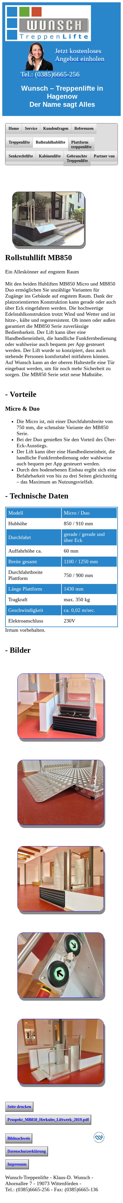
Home (14, 128)
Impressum (17, 1164)
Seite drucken (19, 1107)
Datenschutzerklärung (26, 1151)
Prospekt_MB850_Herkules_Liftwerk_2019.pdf (48, 1120)
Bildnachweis (18, 1138)
